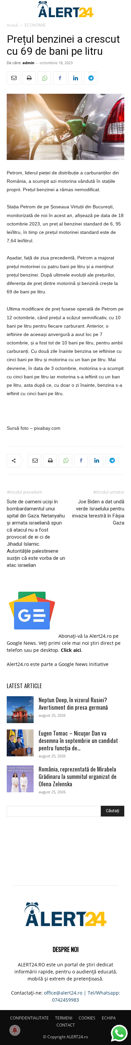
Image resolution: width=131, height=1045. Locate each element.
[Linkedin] (75, 78)
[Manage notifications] (14, 1030)
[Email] (13, 78)
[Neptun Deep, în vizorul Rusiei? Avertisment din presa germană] (20, 709)
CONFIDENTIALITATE (29, 1018)
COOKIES (87, 1018)
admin (28, 62)
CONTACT (65, 1025)
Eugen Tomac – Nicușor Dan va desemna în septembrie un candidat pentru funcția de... (78, 740)
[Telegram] (90, 78)
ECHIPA (109, 1018)
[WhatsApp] (44, 78)
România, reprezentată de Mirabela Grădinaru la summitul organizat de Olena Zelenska (78, 776)
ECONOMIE (35, 25)
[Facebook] (60, 78)
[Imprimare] (29, 78)
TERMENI (63, 1018)
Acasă (12, 25)
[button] (11, 9)
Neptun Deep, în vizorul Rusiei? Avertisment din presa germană (73, 703)
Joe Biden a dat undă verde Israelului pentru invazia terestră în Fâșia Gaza (98, 512)
